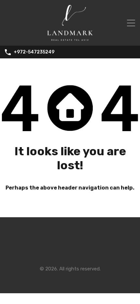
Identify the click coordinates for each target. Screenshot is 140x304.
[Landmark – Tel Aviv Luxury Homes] (70, 38)
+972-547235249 (34, 52)
